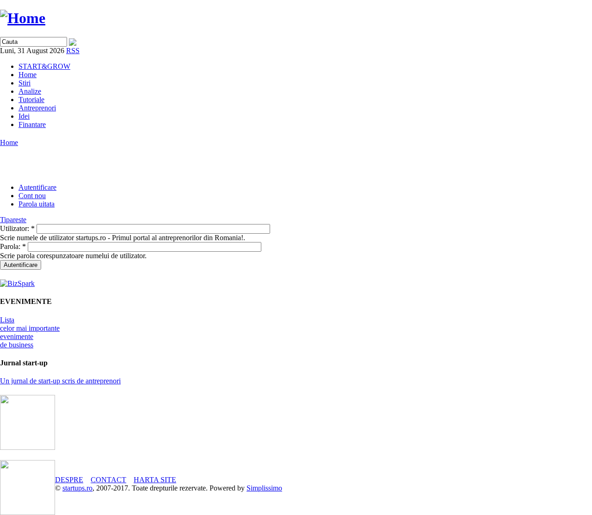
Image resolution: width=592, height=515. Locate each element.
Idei (24, 116)
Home (27, 75)
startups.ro (77, 488)
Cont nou (32, 196)
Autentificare (37, 187)
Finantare (32, 124)
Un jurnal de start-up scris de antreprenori (60, 381)
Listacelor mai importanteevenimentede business (30, 332)
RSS (73, 51)
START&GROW (44, 66)
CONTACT (108, 480)
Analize (29, 91)
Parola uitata (36, 204)
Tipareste (13, 220)
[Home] (22, 18)
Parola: (13, 246)
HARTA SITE (155, 480)
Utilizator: (17, 228)
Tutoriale (31, 99)
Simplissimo (264, 488)
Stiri (24, 83)
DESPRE (69, 480)
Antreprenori (37, 108)
